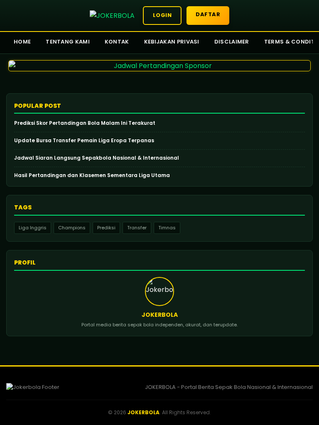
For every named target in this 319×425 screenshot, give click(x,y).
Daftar (208, 14)
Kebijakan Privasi (171, 42)
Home (22, 42)
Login (162, 15)
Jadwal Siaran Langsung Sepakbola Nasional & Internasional (96, 158)
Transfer (137, 227)
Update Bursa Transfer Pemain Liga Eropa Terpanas (84, 140)
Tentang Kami (68, 42)
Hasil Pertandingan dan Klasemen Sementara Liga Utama (92, 175)
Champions (72, 227)
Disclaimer (231, 42)
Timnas (167, 227)
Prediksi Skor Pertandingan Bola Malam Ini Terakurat (84, 123)
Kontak (117, 42)
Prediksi (106, 227)
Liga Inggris (33, 227)
